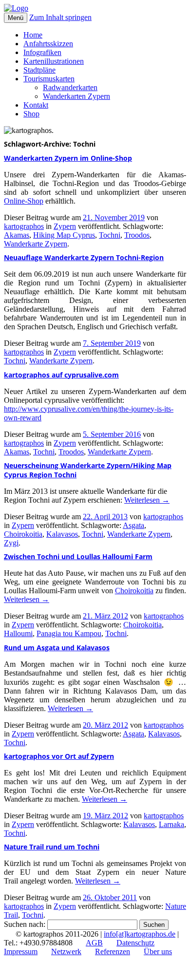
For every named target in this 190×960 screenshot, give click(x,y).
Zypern (65, 226)
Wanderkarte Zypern (35, 244)
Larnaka (171, 824)
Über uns (158, 951)
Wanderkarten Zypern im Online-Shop (68, 158)
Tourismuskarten (49, 79)
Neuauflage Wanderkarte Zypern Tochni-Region (84, 257)
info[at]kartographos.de (139, 934)
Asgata (133, 525)
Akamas (16, 235)
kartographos (24, 226)
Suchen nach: (24, 924)
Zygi (11, 543)
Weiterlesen (147, 500)
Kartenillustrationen (53, 61)
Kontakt (35, 105)
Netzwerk (66, 951)
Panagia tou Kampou (69, 633)
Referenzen (112, 951)
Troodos (137, 235)
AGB (94, 943)
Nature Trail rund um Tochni (51, 846)
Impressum (21, 951)
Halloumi (18, 633)
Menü (15, 17)
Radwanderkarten (70, 87)
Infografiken (42, 52)
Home (32, 35)
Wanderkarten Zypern (76, 96)
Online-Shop (23, 201)
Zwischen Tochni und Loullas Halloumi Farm (78, 556)
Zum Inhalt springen (60, 17)
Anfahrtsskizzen (48, 43)
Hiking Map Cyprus (64, 235)
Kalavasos (62, 534)
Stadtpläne (39, 70)
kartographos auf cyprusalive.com (61, 374)
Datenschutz (135, 943)
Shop (31, 114)
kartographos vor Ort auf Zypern (59, 756)
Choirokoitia (23, 534)
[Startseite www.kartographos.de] (16, 8)
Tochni (109, 235)
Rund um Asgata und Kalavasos (57, 647)
